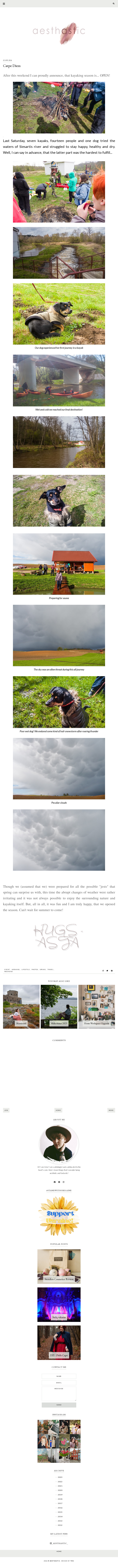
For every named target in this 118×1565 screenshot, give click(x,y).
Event (7, 969)
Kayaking (16, 969)
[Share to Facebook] (103, 970)
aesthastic (55, 1561)
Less (6, 1110)
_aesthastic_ (60, 1543)
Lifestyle (26, 969)
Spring (43, 969)
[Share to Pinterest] (112, 970)
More (111, 1110)
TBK (72, 1561)
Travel (50, 969)
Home (58, 1110)
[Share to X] (107, 970)
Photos (35, 969)
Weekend (8, 971)
